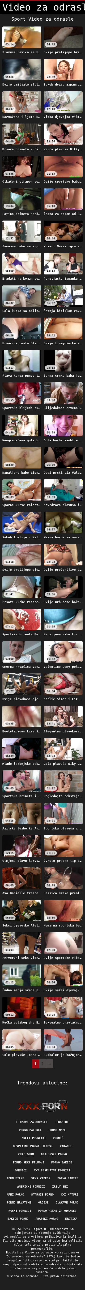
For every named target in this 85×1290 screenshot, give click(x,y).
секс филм (26, 1154)
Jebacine (62, 1122)
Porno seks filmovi (28, 1162)
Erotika (71, 1218)
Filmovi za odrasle (31, 1122)
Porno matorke (30, 1130)
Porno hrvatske (19, 1202)
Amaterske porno (54, 1154)
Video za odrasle (25, 1276)
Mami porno (15, 1194)
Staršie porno (42, 1194)
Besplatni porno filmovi (33, 1146)
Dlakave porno (67, 1202)
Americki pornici (31, 1186)
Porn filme (15, 1178)
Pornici (21, 1170)
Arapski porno (47, 1218)
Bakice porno (18, 1218)
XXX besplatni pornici (52, 1170)
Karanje (66, 1146)
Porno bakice (61, 1162)
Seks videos (40, 1178)
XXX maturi (69, 1194)
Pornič (58, 1138)
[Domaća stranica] (43, 1106)
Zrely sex (60, 1186)
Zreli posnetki (33, 1138)
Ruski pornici (19, 1210)
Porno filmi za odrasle (57, 1210)
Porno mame (57, 1130)
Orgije (43, 1202)
